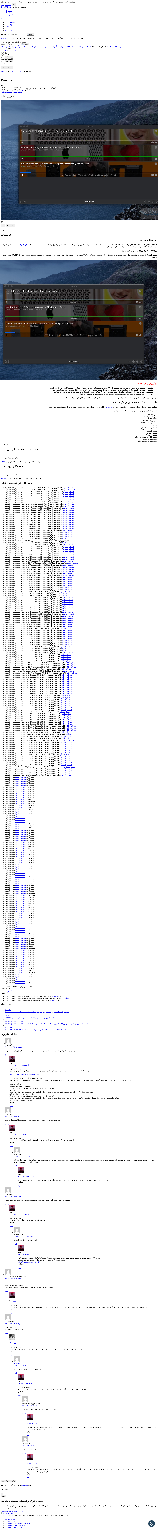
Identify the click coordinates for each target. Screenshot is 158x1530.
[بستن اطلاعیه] (14, 4)
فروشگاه (8, 30)
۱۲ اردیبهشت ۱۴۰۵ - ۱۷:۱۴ (19, 1065)
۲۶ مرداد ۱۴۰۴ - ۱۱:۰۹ (35, 1424)
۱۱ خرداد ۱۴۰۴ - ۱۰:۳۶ (22, 1156)
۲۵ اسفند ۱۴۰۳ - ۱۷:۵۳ (17, 1302)
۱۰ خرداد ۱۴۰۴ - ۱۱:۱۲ (17, 1134)
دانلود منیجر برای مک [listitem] (83, 46)
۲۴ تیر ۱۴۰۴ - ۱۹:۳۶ (29, 1406)
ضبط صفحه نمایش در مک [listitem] (66, 46)
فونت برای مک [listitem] (117, 46)
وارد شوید (24, 1485)
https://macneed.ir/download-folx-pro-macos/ (24, 1074)
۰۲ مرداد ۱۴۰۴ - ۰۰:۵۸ (30, 1446)
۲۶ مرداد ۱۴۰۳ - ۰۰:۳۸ (13, 1324)
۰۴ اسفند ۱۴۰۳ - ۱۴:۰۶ (26, 1384)
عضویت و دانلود (6, 990)
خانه (11, 71)
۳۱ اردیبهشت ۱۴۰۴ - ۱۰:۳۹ (19, 1214)
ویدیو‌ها (7, 28)
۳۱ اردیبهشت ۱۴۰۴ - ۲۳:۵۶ (23, 1236)
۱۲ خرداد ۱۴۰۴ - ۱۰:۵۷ (26, 1176)
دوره (2, 61)
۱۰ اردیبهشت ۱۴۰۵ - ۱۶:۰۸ (15, 1047)
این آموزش (55, 996)
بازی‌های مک (9, 24)
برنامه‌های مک (10, 22)
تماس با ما (9, 15)
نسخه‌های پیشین (6, 92)
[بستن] (3, 225)
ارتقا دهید (4, 461)
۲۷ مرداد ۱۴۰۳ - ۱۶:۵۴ (17, 1344)
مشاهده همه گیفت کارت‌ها (10, 50)
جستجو (3, 34)
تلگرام (7, 13)
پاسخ (7, 1054)
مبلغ (2, 59)
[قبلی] (8, 225)
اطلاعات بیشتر (6, 5)
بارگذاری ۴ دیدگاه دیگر (8, 1481)
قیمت (3, 63)
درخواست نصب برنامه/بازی (15, 1525)
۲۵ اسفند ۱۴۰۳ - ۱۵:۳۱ (13, 1278)
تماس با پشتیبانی (7, 1511)
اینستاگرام (8, 11)
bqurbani (17, 1364)
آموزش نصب (17, 92)
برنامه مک (108, 407)
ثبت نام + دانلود (69, 488)
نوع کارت (4, 53)
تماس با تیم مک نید (11, 1521)
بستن (3, 1496)
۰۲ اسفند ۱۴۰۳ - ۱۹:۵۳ (22, 1366)
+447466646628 (6, 7)
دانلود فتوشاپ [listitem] (32, 46)
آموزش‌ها (8, 26)
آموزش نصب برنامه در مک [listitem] (47, 46)
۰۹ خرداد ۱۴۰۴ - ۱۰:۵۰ (13, 1116)
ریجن (3, 57)
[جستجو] (30, 34)
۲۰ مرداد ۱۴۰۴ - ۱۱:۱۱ (35, 1464)
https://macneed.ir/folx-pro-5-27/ (29, 1262)
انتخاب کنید (9, 57)
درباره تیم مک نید (11, 1519)
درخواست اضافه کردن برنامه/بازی (17, 1523)
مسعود (11, 1342)
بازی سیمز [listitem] (23, 46)
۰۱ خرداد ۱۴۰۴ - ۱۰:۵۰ (26, 1254)
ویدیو (21, 71)
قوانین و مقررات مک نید (13, 1527)
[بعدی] (12, 225)
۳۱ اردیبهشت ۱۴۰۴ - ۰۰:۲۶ (15, 1196)
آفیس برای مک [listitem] (13, 46)
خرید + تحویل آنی (7, 67)
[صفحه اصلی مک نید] (4, 19)
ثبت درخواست (18, 1511)
